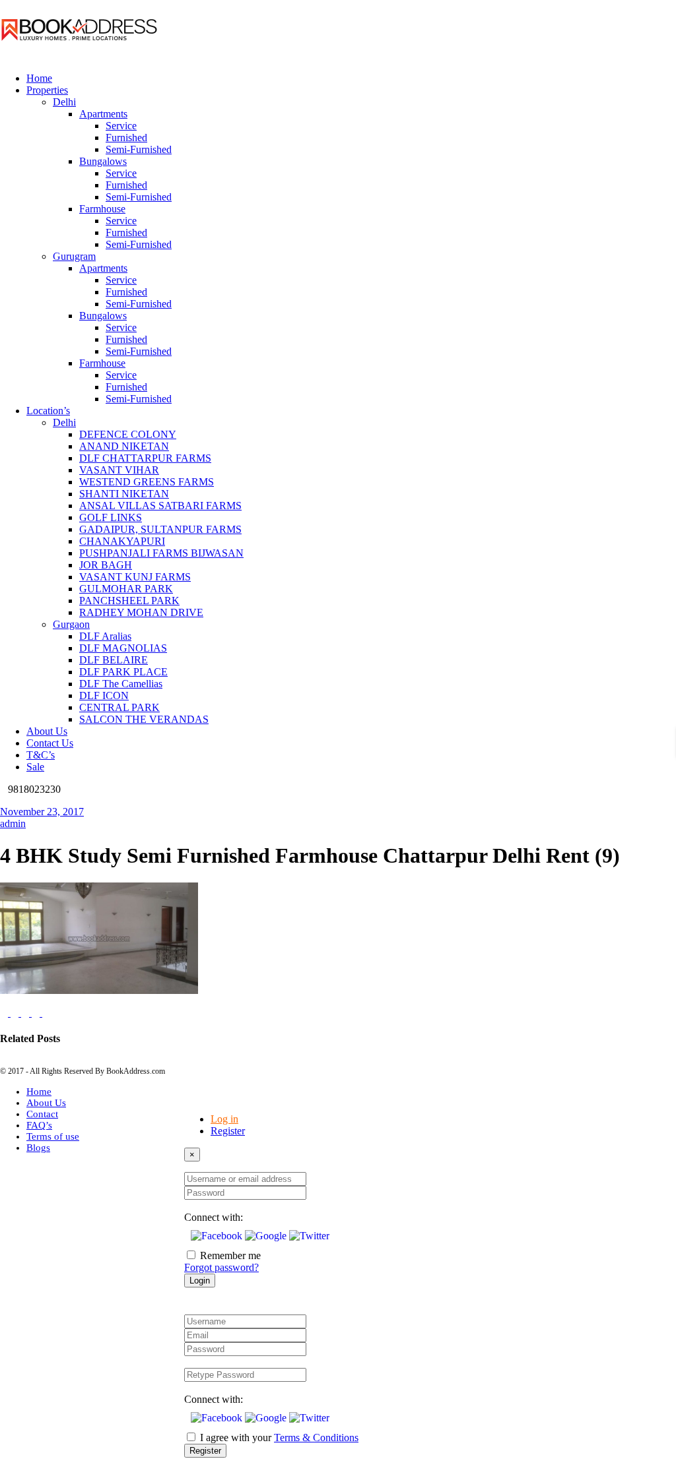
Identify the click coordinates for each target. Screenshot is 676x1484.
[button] (218, 1235)
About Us (46, 1103)
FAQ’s (39, 1125)
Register (228, 1130)
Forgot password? (221, 1267)
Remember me (230, 1255)
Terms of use (52, 1136)
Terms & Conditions (316, 1437)
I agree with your (279, 1437)
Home (38, 1091)
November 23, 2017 (42, 811)
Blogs (38, 1147)
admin (13, 823)
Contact (42, 1114)
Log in (224, 1119)
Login (199, 1280)
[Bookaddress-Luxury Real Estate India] (79, 55)
